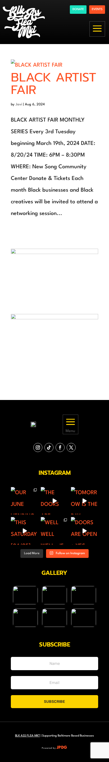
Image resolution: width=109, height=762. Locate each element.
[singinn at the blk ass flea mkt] (54, 618)
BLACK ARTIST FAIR (53, 83)
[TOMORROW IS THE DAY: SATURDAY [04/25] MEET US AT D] (84, 500)
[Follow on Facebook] (60, 447)
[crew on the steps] (54, 595)
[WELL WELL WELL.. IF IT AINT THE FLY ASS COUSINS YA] (54, 530)
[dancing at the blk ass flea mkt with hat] (25, 618)
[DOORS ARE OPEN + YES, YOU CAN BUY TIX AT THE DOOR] (84, 530)
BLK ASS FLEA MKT (27, 735)
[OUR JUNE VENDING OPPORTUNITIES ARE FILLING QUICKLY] (24, 500)
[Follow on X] (71, 447)
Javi (19, 104)
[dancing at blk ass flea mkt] (25, 595)
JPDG (62, 748)
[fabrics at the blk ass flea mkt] (83, 618)
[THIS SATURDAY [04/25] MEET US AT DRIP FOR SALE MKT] (24, 530)
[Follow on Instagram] (37, 447)
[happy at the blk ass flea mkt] (83, 595)
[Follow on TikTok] (48, 447)
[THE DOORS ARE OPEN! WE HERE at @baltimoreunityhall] (54, 500)
